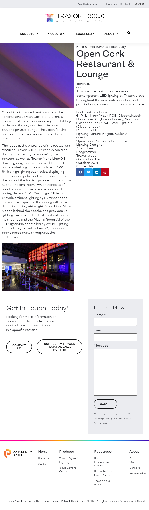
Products (26, 34)
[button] (129, 33)
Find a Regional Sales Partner (103, 473)
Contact (125, 4)
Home (43, 451)
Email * (99, 330)
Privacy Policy (112, 418)
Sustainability (134, 473)
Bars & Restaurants (92, 46)
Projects (54, 34)
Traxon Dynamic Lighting (69, 460)
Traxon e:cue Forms (102, 482)
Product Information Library (101, 462)
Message (101, 345)
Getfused (139, 501)
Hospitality (117, 46)
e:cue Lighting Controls (67, 469)
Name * (100, 315)
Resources (83, 34)
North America (87, 4)
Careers (111, 4)
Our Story (133, 460)
